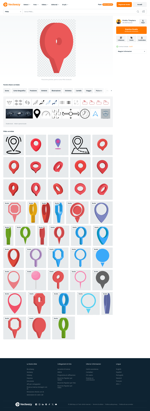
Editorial (54, 5)
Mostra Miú (105, 114)
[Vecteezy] (11, 4)
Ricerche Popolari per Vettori (65, 379)
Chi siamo (89, 375)
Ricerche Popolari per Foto (67, 383)
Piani (100, 4)
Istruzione (30, 381)
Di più (64, 5)
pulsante (99, 91)
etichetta (68, 91)
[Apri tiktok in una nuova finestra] (49, 404)
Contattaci (89, 372)
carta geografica (19, 91)
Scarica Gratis (131, 30)
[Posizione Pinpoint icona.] (13, 145)
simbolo (44, 91)
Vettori (26, 5)
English (118, 369)
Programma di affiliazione (66, 375)
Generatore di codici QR (35, 395)
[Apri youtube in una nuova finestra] (56, 404)
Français (119, 381)
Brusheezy (30, 369)
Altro (117, 384)
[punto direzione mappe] (58, 145)
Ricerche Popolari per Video (65, 387)
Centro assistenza (92, 369)
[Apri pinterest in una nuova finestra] (46, 404)
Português (119, 375)
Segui (143, 22)
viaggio (88, 91)
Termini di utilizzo (98, 404)
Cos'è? (131, 46)
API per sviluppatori (34, 384)
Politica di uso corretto (126, 404)
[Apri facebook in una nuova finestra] (36, 404)
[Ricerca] (138, 11)
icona (7, 91)
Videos (44, 5)
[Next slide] (109, 90)
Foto (35, 5)
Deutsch (119, 378)
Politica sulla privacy (111, 404)
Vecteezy (30, 372)
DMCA (60, 372)
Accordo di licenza (64, 369)
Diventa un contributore (90, 379)
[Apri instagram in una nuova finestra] (39, 404)
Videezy (29, 375)
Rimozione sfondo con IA (35, 392)
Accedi (139, 4)
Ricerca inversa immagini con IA (37, 388)
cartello (79, 91)
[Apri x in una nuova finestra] (53, 404)
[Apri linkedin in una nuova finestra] (43, 404)
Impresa (30, 378)
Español (119, 372)
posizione (33, 91)
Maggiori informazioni (125, 51)
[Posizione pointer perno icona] (14, 212)
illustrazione (56, 91)
